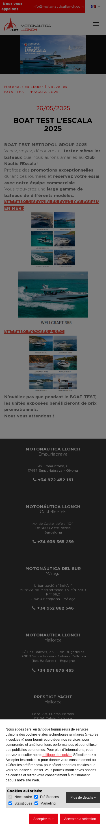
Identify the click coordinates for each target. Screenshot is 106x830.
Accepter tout (43, 819)
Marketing (48, 803)
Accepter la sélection (80, 819)
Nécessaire (23, 797)
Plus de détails (82, 797)
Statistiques (23, 803)
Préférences (49, 797)
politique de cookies (57, 755)
